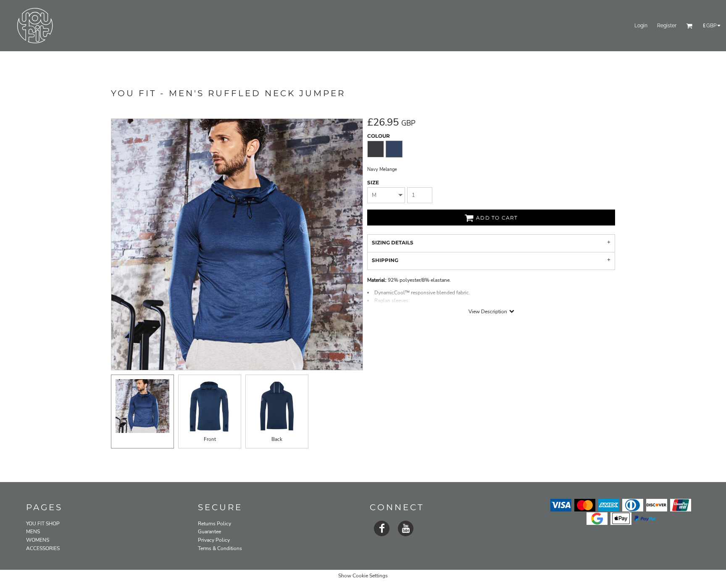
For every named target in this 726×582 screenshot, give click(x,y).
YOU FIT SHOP (43, 523)
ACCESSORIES (43, 548)
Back (276, 439)
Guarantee (209, 531)
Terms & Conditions (220, 548)
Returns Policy (214, 523)
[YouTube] (405, 528)
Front (210, 439)
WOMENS (37, 540)
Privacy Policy (214, 540)
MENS (33, 531)
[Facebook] (381, 528)
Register (666, 26)
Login (640, 26)
